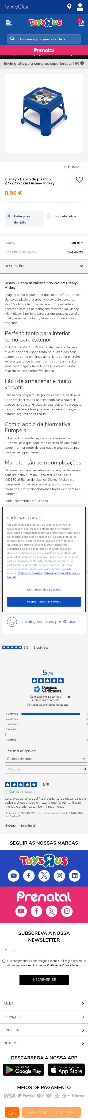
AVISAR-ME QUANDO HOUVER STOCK (51, 1112)
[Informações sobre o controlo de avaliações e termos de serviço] (69, 697)
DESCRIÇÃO (14, 266)
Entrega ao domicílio (22, 219)
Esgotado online (65, 216)
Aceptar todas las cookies (44, 601)
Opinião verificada (20, 791)
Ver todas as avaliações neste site (47, 704)
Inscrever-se (44, 979)
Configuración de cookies (44, 589)
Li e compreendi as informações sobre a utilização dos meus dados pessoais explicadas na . (46, 963)
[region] (44, 559)
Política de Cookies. (30, 573)
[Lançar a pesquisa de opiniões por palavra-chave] (85, 769)
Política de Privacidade (62, 965)
